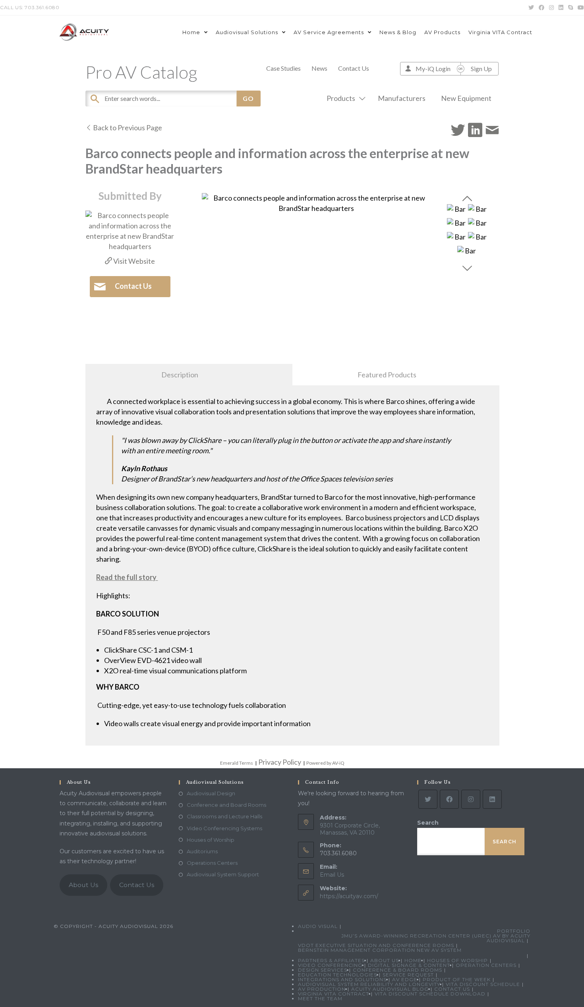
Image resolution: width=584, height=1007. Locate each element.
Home (413, 960)
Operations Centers (212, 863)
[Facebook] (449, 799)
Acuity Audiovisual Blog (390, 989)
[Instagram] (470, 799)
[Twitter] (427, 799)
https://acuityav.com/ (349, 896)
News (319, 68)
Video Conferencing (330, 965)
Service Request (408, 975)
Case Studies (283, 68)
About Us (83, 885)
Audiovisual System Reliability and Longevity (369, 984)
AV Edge (404, 979)
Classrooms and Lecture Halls (224, 816)
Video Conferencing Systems (224, 828)
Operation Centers (486, 965)
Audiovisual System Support (223, 874)
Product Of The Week (457, 979)
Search (428, 822)
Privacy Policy (279, 762)
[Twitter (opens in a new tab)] (531, 8)
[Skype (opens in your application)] (570, 8)
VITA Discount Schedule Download (430, 994)
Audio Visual (318, 926)
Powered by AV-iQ (325, 763)
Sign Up (481, 68)
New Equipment (466, 98)
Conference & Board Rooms (397, 970)
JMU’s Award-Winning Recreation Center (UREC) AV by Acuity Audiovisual (435, 938)
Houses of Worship (210, 840)
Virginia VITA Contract (333, 994)
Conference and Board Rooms (226, 805)
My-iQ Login (433, 68)
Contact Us (353, 68)
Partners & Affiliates (331, 960)
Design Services (322, 970)
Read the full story (127, 577)
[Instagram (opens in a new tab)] (551, 8)
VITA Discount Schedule (483, 984)
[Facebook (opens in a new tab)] (541, 8)
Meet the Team (320, 998)
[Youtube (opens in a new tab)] (579, 8)
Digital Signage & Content (409, 965)
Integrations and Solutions (342, 979)
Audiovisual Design (211, 793)
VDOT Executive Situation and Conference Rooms (376, 945)
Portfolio (513, 931)
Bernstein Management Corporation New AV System (380, 950)
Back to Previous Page (127, 127)
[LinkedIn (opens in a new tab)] (561, 8)
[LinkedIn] (492, 799)
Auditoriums (202, 851)
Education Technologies (337, 975)
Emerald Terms (236, 763)
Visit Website (133, 261)
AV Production (322, 989)
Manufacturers (401, 98)
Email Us (332, 874)
